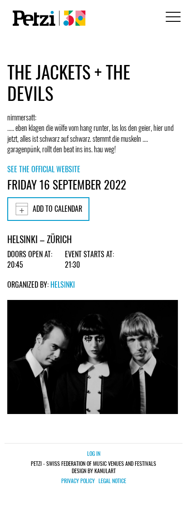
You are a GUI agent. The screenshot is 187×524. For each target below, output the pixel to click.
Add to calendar (57, 208)
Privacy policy (78, 480)
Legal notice (112, 480)
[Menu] (171, 18)
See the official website (43, 169)
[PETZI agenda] (47, 18)
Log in (93, 453)
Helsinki (62, 284)
